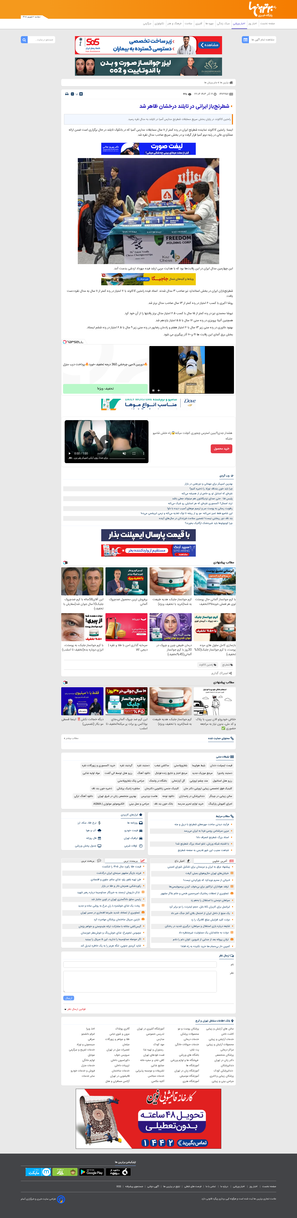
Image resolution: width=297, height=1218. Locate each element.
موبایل (91, 1055)
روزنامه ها (132, 823)
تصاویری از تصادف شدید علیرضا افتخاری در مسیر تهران (110, 913)
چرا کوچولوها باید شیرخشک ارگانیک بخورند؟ (209, 523)
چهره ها (209, 23)
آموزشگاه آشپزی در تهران (150, 1029)
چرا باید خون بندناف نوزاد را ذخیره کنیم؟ (211, 489)
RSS (119, 1186)
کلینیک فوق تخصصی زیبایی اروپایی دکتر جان (208, 788)
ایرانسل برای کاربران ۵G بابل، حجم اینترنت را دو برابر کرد (199, 907)
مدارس (160, 1039)
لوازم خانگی (88, 1060)
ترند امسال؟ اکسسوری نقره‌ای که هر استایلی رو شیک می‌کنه (200, 503)
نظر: (232, 973)
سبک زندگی (223, 23)
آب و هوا (91, 830)
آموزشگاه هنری (191, 1081)
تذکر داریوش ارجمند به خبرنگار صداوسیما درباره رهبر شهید (108, 892)
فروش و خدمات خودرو (83, 1071)
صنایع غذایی (157, 1065)
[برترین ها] (260, 9)
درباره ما (224, 1186)
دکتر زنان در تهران (224, 1060)
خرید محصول (221, 448)
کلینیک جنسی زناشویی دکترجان (162, 788)
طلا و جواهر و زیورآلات (117, 1039)
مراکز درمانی (227, 1050)
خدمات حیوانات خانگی (187, 1044)
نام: (232, 964)
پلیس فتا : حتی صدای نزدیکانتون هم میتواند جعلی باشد (202, 499)
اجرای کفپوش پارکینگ (220, 804)
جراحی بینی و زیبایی (223, 1081)
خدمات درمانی (191, 1039)
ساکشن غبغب (161, 765)
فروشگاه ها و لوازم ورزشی (185, 1060)
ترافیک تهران (131, 838)
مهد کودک (158, 1044)
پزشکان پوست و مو (188, 1029)
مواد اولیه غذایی (91, 773)
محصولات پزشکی (189, 1034)
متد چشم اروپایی (199, 781)
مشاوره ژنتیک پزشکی (128, 788)
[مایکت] (38, 1173)
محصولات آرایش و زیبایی (220, 1044)
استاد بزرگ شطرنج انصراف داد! (212, 837)
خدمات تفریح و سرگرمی (82, 1050)
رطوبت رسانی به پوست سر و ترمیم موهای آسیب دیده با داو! (200, 509)
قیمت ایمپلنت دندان (221, 765)
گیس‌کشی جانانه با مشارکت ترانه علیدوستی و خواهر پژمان (110, 926)
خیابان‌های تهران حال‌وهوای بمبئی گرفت (207, 873)
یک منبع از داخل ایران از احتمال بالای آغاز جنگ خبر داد (200, 913)
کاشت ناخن (227, 1034)
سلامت (189, 23)
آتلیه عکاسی (157, 1081)
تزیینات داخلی (122, 1065)
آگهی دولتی (153, 1186)
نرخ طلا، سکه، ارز (87, 823)
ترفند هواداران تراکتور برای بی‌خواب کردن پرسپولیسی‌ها (199, 887)
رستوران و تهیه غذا (153, 1050)
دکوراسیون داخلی (120, 1060)
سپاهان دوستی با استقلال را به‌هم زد (210, 900)
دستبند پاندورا (224, 773)
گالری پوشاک (122, 1029)
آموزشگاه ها (192, 1065)
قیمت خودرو (131, 830)
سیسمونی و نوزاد (86, 1044)
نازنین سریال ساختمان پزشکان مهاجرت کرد (117, 919)
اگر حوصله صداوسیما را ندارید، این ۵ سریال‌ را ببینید (113, 939)
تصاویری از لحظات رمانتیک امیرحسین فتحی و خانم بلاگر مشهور (195, 894)
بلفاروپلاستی (180, 765)
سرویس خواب (122, 1055)
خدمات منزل (88, 1065)
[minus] (72, 94)
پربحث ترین (87, 860)
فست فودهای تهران (153, 1055)
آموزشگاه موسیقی (189, 1076)
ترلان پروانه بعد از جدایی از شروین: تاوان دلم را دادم (201, 940)
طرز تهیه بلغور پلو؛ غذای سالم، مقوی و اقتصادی (116, 879)
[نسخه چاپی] (67, 94)
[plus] (81, 94)
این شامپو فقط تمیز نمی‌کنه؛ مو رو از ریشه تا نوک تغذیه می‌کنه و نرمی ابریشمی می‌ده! (187, 513)
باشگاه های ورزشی (189, 1055)
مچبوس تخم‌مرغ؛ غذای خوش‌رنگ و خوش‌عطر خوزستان (111, 933)
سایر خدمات (88, 1076)
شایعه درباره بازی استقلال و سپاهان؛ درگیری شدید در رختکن (197, 926)
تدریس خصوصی (155, 1034)
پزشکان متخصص (224, 1055)
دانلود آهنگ (143, 773)
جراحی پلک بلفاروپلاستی (131, 781)
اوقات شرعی (131, 846)
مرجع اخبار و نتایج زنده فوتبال (171, 773)
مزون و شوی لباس (120, 1034)
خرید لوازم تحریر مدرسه (190, 804)
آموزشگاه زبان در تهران (186, 1071)
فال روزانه (91, 838)
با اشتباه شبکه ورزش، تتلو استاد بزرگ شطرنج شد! (202, 844)
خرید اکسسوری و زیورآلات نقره (98, 765)
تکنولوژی (160, 23)
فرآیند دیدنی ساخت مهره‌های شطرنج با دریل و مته (202, 824)
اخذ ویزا (90, 1029)
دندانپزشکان (227, 1065)
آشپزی (199, 23)
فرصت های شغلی (192, 1186)
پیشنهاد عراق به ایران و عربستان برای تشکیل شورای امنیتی (198, 867)
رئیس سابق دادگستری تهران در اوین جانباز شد (116, 899)
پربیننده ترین (131, 860)
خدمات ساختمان (121, 1071)
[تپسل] (65, 342)
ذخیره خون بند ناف (102, 788)
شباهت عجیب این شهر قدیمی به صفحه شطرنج (203, 850)
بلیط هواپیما (198, 765)
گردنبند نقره (126, 765)
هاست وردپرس (149, 796)
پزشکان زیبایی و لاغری (222, 1076)
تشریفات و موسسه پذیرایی (150, 1071)
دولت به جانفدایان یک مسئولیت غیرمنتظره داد (204, 933)
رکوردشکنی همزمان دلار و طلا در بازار (121, 886)
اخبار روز (253, 23)
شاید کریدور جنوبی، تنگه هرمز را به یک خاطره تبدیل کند (111, 946)
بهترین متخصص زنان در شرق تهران (117, 796)
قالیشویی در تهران (120, 1076)
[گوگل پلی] (91, 1173)
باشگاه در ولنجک (158, 781)
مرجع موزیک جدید (202, 773)
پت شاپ (194, 1050)
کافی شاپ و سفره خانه (152, 1060)
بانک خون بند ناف (163, 804)
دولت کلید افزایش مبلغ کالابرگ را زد (210, 920)
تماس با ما (211, 1186)
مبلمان (126, 1044)
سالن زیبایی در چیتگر (220, 796)
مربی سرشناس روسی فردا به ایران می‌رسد (206, 831)
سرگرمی (147, 23)
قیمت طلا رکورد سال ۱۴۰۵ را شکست (121, 866)
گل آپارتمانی (178, 781)
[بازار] (65, 1173)
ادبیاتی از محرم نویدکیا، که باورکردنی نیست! (206, 880)
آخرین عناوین (219, 860)
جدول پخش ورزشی (85, 846)
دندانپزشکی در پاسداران (191, 796)
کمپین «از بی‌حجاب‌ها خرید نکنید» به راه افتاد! (205, 946)
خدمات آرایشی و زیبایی (221, 1039)
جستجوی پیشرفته (134, 1186)
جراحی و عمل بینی (139, 804)
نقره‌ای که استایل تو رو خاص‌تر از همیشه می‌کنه (207, 494)
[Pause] (153, 390)
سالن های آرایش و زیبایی (220, 1029)
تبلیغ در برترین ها (171, 1186)
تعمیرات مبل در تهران (118, 1050)
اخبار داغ (179, 860)
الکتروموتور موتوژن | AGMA (108, 804)
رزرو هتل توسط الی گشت (118, 773)
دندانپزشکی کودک (224, 1071)
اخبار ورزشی (239, 23)
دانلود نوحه (168, 796)
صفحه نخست (267, 23)
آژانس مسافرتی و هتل (117, 1081)
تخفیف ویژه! (105, 388)
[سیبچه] (118, 1173)
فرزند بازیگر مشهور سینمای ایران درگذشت (119, 873)
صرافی (91, 1039)
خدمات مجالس (156, 1076)
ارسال (68, 998)
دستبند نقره (143, 765)
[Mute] (159, 390)
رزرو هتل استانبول (222, 781)
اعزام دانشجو (88, 1034)
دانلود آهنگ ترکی (83, 796)
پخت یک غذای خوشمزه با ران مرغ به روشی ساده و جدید (109, 906)
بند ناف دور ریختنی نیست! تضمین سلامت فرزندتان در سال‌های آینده (196, 518)
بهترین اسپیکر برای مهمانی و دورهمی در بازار (209, 484)
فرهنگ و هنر (174, 23)
